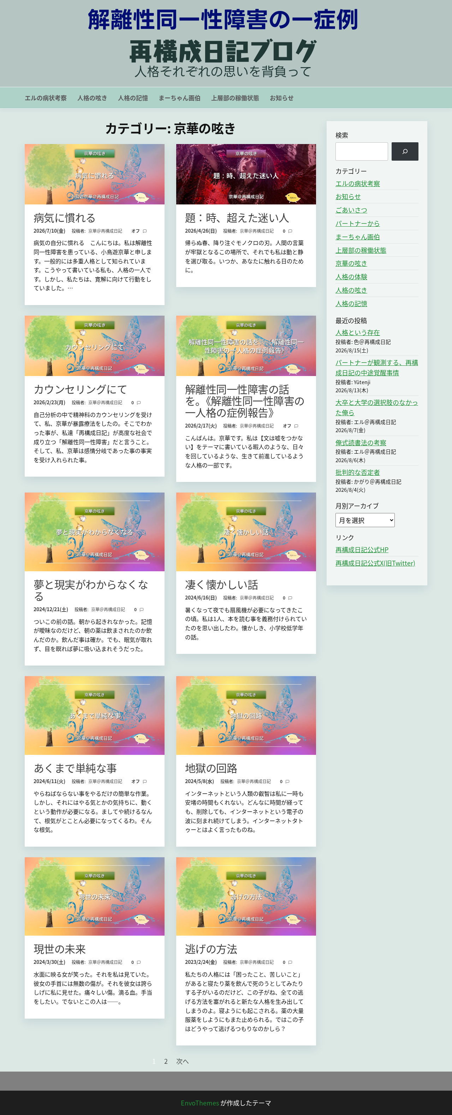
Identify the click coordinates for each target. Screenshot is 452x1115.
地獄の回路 (211, 767)
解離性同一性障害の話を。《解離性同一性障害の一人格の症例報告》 (245, 400)
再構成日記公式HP (361, 549)
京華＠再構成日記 (105, 231)
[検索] (405, 151)
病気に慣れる (65, 217)
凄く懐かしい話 (221, 584)
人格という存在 (357, 332)
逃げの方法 (211, 948)
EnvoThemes (200, 1102)
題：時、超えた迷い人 (237, 217)
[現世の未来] (95, 895)
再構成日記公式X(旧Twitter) (375, 562)
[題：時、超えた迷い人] (246, 173)
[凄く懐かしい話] (246, 531)
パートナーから (357, 223)
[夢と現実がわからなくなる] (95, 531)
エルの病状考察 (46, 97)
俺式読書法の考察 (360, 442)
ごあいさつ (351, 209)
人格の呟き (92, 97)
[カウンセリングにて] (95, 344)
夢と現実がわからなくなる (91, 589)
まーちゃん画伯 (180, 97)
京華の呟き (351, 263)
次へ (182, 1061)
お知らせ (282, 97)
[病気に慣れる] (95, 173)
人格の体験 (351, 276)
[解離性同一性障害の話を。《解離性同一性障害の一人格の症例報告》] (246, 344)
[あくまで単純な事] (95, 714)
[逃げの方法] (246, 895)
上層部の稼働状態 (235, 97)
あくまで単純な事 (75, 767)
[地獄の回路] (246, 714)
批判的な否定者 (357, 472)
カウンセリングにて (80, 388)
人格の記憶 (133, 97)
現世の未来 (59, 948)
